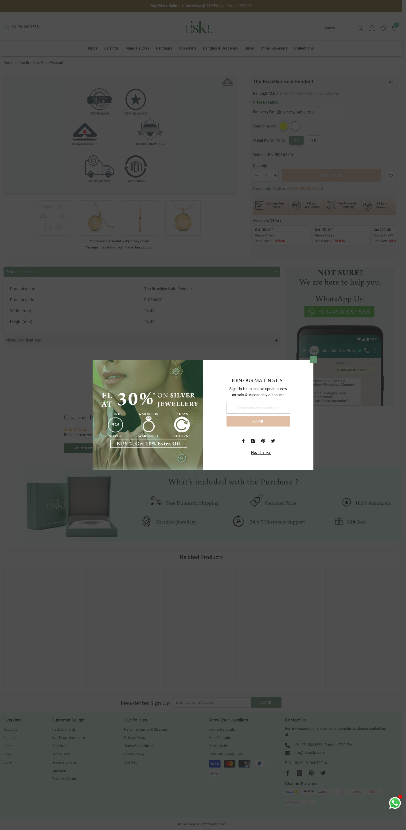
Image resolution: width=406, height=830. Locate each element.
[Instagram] (253, 441)
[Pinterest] (263, 441)
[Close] (313, 359)
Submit (258, 421)
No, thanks (261, 452)
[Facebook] (243, 441)
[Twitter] (273, 441)
